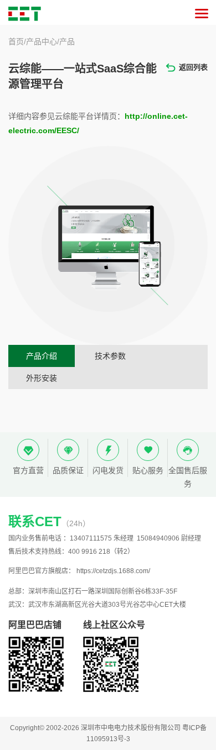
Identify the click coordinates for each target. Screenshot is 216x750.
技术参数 (110, 356)
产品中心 (41, 41)
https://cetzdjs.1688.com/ (113, 571)
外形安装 (41, 378)
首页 (16, 41)
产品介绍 (41, 356)
